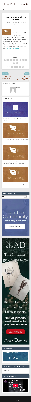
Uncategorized (12, 25)
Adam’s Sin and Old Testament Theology (13, 184)
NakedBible (24, 22)
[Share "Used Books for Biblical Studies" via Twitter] (8, 60)
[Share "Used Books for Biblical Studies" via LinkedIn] (19, 60)
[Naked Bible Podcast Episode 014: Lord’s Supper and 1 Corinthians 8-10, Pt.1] (15, 130)
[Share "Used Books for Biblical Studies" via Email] (14, 62)
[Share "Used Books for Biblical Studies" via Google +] (11, 60)
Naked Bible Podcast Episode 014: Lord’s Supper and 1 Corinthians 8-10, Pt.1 (15, 140)
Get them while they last (13, 48)
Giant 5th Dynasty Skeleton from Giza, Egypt (14, 119)
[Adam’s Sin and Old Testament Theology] (15, 174)
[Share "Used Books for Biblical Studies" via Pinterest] (17, 60)
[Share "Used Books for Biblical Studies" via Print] (17, 62)
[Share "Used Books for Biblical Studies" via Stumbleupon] (25, 60)
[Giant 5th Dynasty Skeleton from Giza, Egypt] (15, 109)
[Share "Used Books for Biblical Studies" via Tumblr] (14, 60)
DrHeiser (11, 22)
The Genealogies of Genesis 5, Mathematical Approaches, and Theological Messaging (14, 162)
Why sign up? (6, 370)
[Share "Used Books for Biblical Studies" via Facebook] (5, 60)
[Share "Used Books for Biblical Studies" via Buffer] (22, 60)
